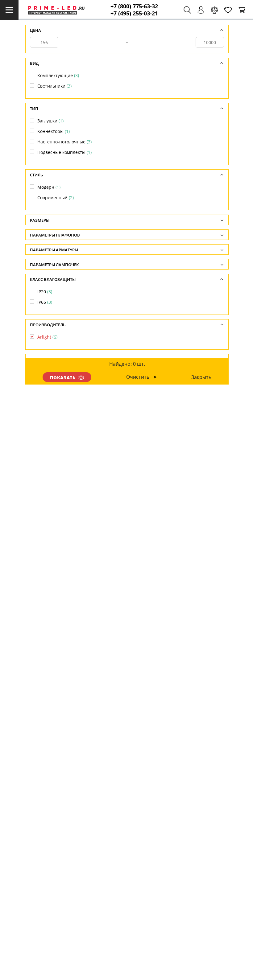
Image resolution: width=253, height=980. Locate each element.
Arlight (47, 337)
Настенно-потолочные (64, 142)
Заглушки (50, 121)
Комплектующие (58, 75)
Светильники (54, 86)
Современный (55, 197)
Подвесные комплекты (64, 152)
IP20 (44, 291)
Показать (63, 378)
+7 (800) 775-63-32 (134, 6)
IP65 (44, 302)
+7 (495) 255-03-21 (134, 13)
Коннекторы (53, 131)
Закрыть (201, 377)
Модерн (48, 187)
